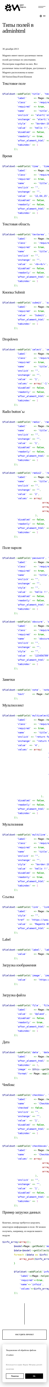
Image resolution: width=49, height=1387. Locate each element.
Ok (34, 1376)
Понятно (15, 1376)
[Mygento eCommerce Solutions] (14, 7)
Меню (42, 7)
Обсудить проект (24, 1334)
